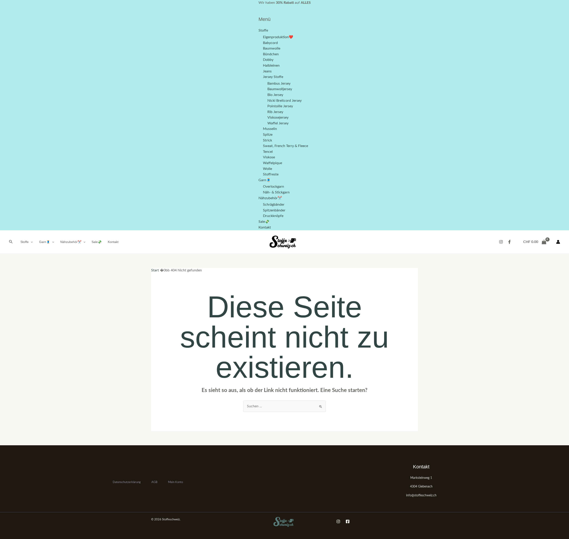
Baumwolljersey (279, 89)
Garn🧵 (264, 180)
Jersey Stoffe (273, 77)
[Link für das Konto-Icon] (558, 242)
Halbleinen (271, 65)
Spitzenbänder (274, 210)
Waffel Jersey (278, 123)
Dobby (268, 60)
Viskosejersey (278, 117)
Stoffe (263, 30)
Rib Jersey (275, 112)
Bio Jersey (275, 95)
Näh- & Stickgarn (276, 192)
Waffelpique (272, 163)
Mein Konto (175, 482)
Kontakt (264, 227)
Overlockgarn (273, 186)
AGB (154, 482)
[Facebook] (509, 242)
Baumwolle (271, 48)
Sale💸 (263, 221)
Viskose (269, 157)
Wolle (267, 169)
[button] (11, 242)
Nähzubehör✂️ (270, 198)
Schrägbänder (273, 204)
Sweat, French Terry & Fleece (285, 146)
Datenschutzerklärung (127, 482)
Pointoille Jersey (280, 106)
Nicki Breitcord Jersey (284, 100)
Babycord (270, 43)
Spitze (267, 134)
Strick (267, 140)
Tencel (268, 151)
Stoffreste (270, 174)
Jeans (267, 71)
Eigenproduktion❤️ (278, 37)
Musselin (270, 129)
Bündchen (271, 54)
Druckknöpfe (273, 216)
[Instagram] (501, 242)
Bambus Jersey (279, 83)
